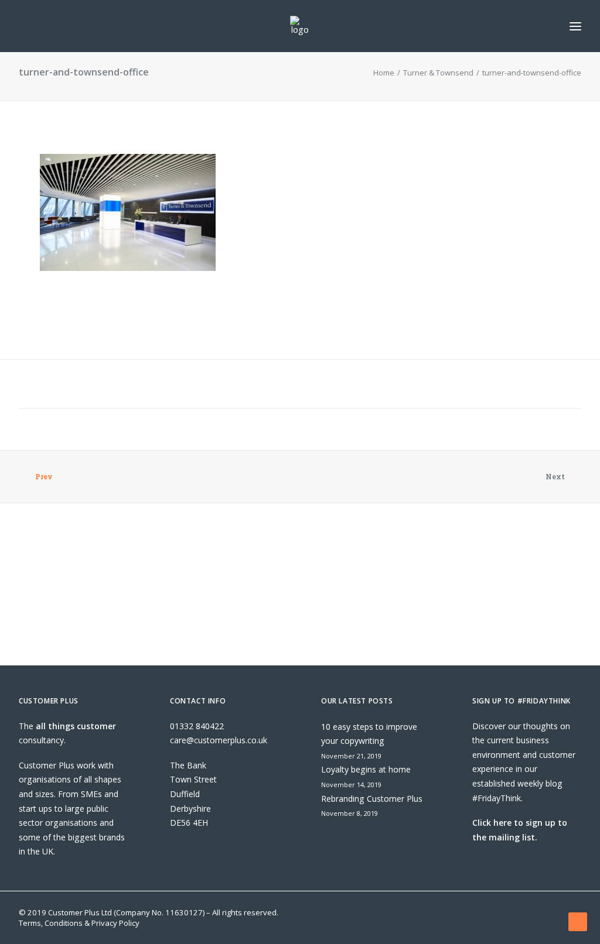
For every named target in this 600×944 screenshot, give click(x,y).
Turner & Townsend (438, 72)
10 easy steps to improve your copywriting (369, 734)
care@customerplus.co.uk (218, 740)
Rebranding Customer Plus (371, 798)
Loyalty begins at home (366, 769)
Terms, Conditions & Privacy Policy (79, 923)
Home (383, 72)
